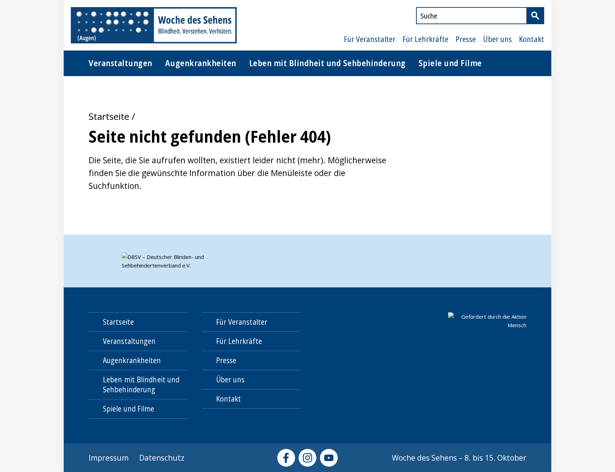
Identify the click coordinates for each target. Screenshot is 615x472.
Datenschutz (161, 458)
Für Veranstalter (369, 39)
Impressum (108, 458)
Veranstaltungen (120, 63)
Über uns (497, 39)
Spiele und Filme (450, 63)
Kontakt (531, 39)
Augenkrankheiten (200, 63)
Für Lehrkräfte (425, 39)
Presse (466, 39)
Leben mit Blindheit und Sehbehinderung (327, 63)
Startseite (109, 116)
